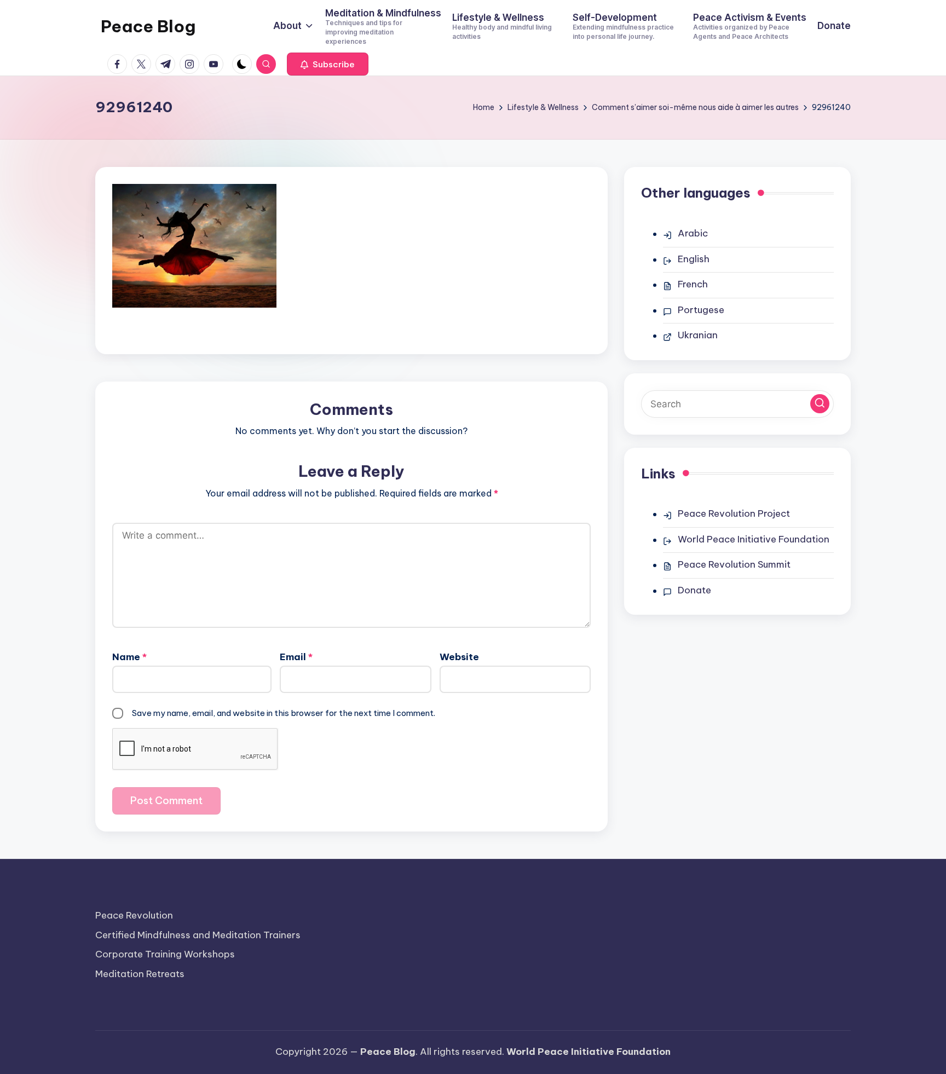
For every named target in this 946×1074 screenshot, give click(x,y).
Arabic (693, 233)
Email (296, 657)
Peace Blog (148, 26)
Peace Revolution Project (734, 513)
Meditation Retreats (139, 974)
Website (459, 657)
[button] (327, 64)
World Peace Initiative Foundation (753, 539)
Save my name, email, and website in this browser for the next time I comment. (283, 713)
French (693, 284)
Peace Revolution (134, 915)
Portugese (701, 310)
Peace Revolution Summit (734, 564)
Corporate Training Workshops (165, 954)
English (694, 259)
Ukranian (698, 335)
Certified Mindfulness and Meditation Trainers (198, 935)
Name (129, 657)
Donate (694, 590)
